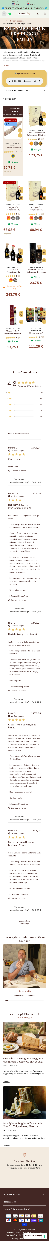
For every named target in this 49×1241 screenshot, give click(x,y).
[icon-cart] (45, 13)
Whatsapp (24, 1172)
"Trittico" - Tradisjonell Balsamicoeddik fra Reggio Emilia (13, 270)
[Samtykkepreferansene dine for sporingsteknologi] (44, 1236)
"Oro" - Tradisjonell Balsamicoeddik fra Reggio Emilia (36, 133)
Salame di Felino (13, 147)
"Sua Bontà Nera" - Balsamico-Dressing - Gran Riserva (36, 270)
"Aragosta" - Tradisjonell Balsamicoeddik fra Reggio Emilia (36, 208)
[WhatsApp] (9, 13)
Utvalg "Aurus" (36, 333)
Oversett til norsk (18, 470)
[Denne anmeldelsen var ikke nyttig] (38, 482)
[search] (38, 13)
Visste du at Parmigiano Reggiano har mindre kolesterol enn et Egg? (23, 1060)
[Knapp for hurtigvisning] (20, 130)
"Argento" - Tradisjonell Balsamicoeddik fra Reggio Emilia (13, 208)
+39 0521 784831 (26, 1175)
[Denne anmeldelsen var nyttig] (33, 482)
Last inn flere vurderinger (24, 921)
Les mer (6, 65)
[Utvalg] (36, 314)
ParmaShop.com (28, 1229)
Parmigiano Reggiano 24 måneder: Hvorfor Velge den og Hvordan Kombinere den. (23, 1125)
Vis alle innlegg (23, 1017)
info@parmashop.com (26, 1179)
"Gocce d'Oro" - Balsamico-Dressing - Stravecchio (13, 332)
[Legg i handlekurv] (20, 135)
